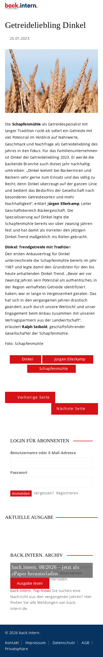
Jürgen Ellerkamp (69, 359)
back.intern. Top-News (30, 590)
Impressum (35, 643)
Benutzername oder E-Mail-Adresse (43, 452)
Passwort (18, 472)
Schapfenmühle (53, 368)
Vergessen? (44, 492)
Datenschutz (64, 643)
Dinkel (27, 359)
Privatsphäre (16, 649)
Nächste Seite (71, 408)
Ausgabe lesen (30, 583)
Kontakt (12, 643)
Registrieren (67, 492)
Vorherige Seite (33, 397)
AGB (85, 643)
